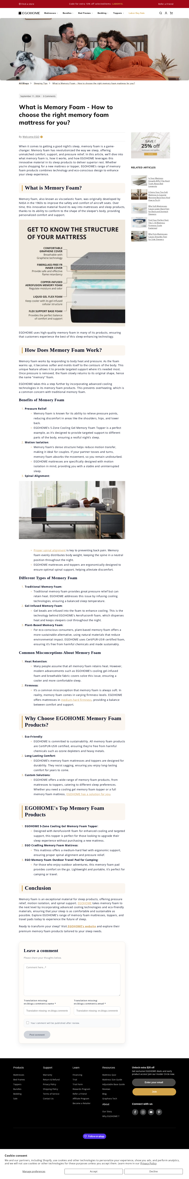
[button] (160, 13)
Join (154, 1091)
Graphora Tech (109, 1098)
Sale (15, 1098)
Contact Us (48, 1098)
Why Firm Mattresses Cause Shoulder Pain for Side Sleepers (157, 237)
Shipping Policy (50, 1089)
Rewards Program (81, 1089)
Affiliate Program (81, 1098)
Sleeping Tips (41, 83)
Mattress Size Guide (112, 1079)
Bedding (17, 1093)
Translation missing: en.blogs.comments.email (90, 1002)
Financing (77, 1074)
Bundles (17, 1089)
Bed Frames (19, 1079)
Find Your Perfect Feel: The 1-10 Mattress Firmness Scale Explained (158, 224)
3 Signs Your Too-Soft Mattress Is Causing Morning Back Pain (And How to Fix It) (159, 196)
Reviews (106, 1089)
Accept (93, 1171)
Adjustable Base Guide (113, 1084)
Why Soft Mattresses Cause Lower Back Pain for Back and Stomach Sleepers (158, 210)
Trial (75, 1079)
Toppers (17, 1084)
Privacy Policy (148, 1163)
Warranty (47, 1074)
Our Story (107, 1111)
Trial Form (78, 1084)
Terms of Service (51, 1093)
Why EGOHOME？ (111, 1116)
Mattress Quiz (109, 1074)
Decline (153, 1171)
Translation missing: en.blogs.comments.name (40, 1002)
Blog (104, 1093)
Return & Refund (51, 1079)
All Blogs (24, 83)
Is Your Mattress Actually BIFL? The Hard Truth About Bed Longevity (159, 182)
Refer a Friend (165, 4)
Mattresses (18, 1074)
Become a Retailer (82, 1103)
